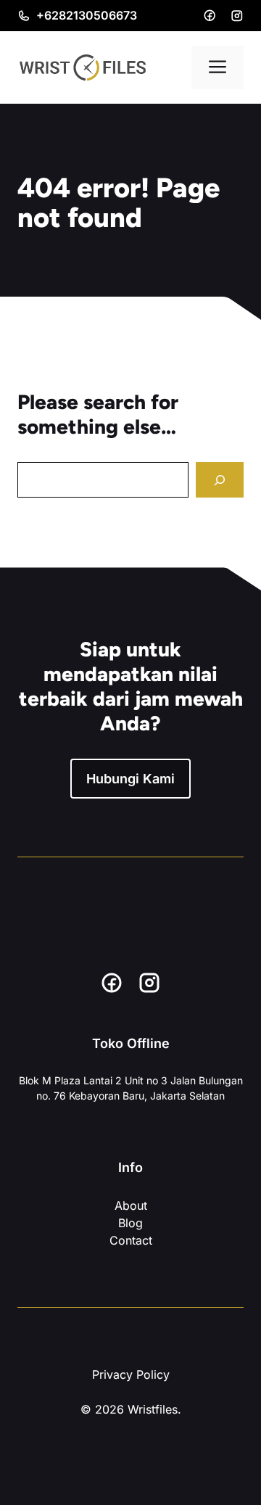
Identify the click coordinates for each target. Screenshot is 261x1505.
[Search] (220, 480)
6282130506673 (90, 15)
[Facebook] (209, 15)
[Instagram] (237, 15)
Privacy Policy (131, 1352)
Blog (130, 1201)
